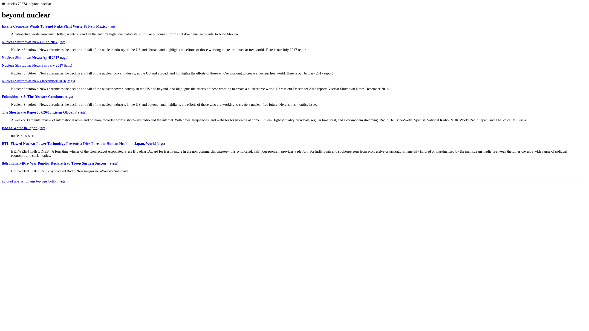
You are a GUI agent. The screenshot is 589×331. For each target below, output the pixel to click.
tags (112, 26)
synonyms (27, 181)
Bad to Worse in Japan (20, 128)
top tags (41, 181)
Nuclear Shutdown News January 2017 (32, 65)
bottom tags (56, 181)
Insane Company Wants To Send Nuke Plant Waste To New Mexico (54, 26)
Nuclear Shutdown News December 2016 (34, 81)
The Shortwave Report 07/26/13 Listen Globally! (39, 112)
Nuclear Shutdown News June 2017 (30, 42)
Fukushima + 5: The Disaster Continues (33, 97)
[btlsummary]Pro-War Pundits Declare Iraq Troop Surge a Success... (55, 163)
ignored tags (11, 181)
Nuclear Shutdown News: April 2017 (30, 58)
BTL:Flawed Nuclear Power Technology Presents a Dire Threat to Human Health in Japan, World (79, 144)
